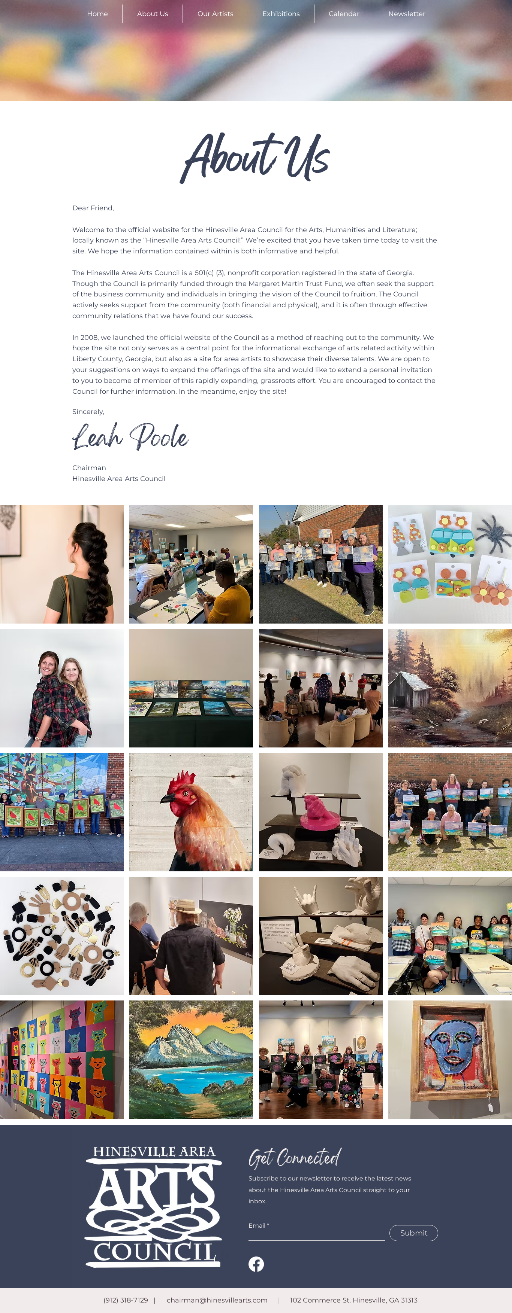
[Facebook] (256, 1264)
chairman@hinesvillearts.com (217, 1300)
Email (257, 1226)
